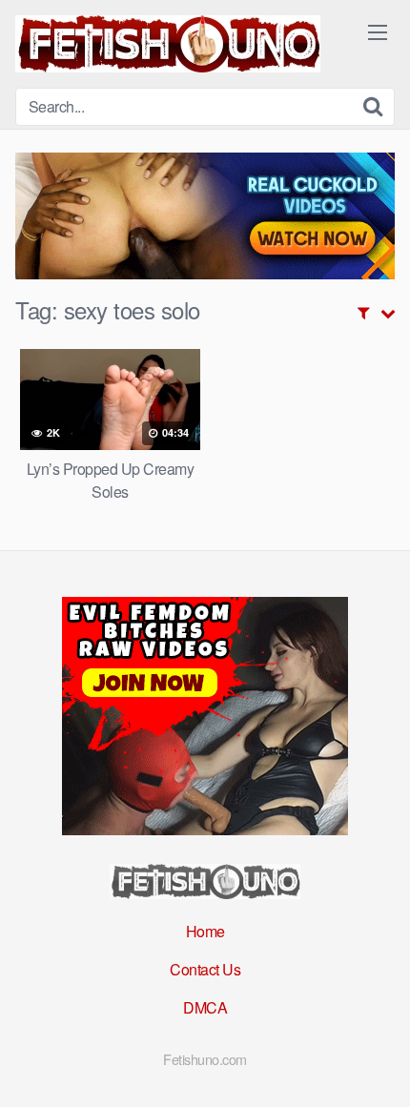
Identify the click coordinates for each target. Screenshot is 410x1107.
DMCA (205, 1007)
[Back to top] (376, 1065)
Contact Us (205, 969)
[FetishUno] (167, 43)
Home (205, 931)
